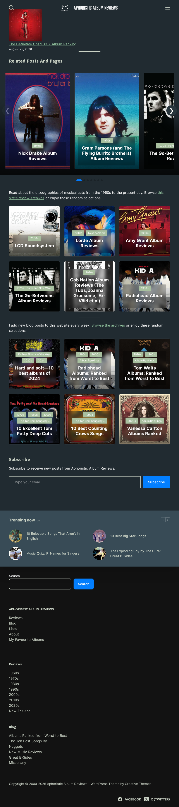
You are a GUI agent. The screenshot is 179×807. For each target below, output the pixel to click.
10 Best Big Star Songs (128, 536)
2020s (14, 705)
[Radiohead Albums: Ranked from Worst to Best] (89, 364)
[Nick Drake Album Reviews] (37, 75)
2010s (14, 700)
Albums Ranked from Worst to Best (38, 735)
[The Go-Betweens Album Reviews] (34, 286)
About (14, 634)
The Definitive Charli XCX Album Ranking (42, 44)
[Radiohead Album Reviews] (144, 286)
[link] (37, 121)
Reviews (15, 618)
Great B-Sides (20, 757)
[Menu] (167, 7)
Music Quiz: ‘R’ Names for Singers (52, 553)
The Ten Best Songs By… (29, 741)
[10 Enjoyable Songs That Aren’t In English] (15, 536)
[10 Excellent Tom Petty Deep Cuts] (34, 419)
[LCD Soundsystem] (34, 231)
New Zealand (20, 711)
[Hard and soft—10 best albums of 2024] (34, 364)
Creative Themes (138, 784)
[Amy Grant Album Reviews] (144, 231)
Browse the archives (108, 325)
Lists (13, 629)
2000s (14, 694)
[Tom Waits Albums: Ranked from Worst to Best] (144, 364)
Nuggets (16, 746)
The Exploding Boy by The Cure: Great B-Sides (135, 553)
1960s (14, 673)
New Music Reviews (25, 752)
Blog (12, 623)
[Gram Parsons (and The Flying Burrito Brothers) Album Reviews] (107, 75)
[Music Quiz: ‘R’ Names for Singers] (15, 553)
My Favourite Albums (26, 639)
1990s (14, 689)
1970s (14, 678)
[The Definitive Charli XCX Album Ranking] (25, 25)
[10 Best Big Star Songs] (99, 536)
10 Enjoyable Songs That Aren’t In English (53, 536)
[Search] (11, 7)
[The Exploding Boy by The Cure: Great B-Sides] (99, 553)
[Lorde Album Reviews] (89, 231)
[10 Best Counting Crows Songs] (89, 419)
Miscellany (17, 762)
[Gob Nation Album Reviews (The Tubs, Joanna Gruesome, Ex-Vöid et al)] (89, 286)
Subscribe (156, 482)
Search (14, 576)
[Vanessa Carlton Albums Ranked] (144, 419)
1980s (14, 684)
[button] (171, 110)
